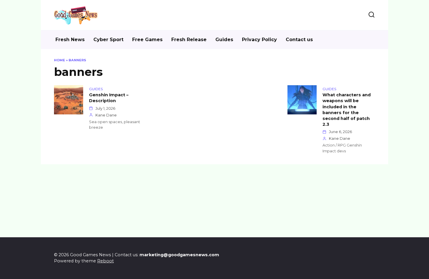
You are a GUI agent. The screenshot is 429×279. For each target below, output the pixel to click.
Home (59, 60)
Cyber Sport (108, 39)
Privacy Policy (259, 39)
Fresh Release (189, 39)
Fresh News (70, 39)
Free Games (147, 39)
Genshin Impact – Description (108, 98)
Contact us (299, 39)
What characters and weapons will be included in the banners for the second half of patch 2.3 (346, 110)
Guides (224, 39)
